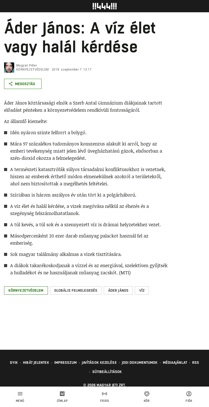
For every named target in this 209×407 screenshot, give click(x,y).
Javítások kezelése (99, 362)
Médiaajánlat (175, 362)
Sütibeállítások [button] (107, 372)
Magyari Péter (26, 65)
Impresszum (65, 362)
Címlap (62, 401)
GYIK (14, 362)
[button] (26, 290)
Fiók (189, 401)
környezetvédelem (32, 69)
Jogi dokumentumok (140, 362)
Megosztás (25, 84)
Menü (20, 401)
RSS (195, 362)
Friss (104, 401)
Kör (147, 401)
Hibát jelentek (36, 362)
